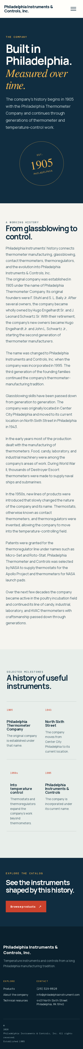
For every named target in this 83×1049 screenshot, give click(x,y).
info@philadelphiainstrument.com (58, 995)
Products (9, 989)
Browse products (25, 906)
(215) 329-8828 (47, 989)
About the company (15, 995)
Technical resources (15, 1000)
